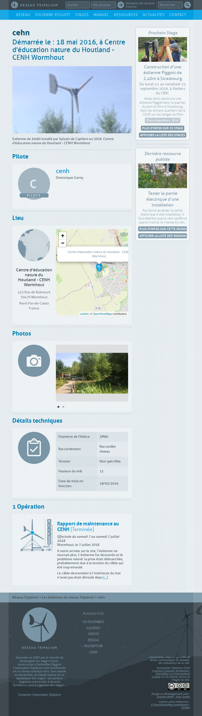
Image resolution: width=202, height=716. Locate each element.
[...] (105, 577)
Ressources (126, 15)
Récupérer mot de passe (140, 3)
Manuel (101, 15)
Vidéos (93, 634)
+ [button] (62, 236)
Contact (177, 15)
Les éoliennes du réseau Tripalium (68, 597)
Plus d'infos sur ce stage (162, 128)
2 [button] (63, 406)
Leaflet (84, 314)
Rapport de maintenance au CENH (88, 526)
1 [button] (58, 406)
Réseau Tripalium (25, 597)
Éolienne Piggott (52, 15)
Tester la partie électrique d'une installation (162, 199)
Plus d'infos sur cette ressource (163, 228)
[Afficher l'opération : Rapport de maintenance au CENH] (36, 535)
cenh (62, 171)
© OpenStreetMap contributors (169, 704)
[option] (92, 374)
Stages (82, 15)
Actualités (154, 15)
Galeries (93, 628)
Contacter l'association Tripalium (39, 694)
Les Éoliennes (93, 622)
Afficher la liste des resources (163, 235)
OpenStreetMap (102, 314)
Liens (93, 652)
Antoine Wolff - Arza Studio (173, 696)
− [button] (62, 243)
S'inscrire (131, 6)
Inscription (93, 646)
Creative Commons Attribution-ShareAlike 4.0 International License (171, 673)
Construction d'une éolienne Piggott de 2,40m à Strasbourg (162, 72)
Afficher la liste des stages (162, 135)
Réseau (23, 15)
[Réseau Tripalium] (34, 4)
